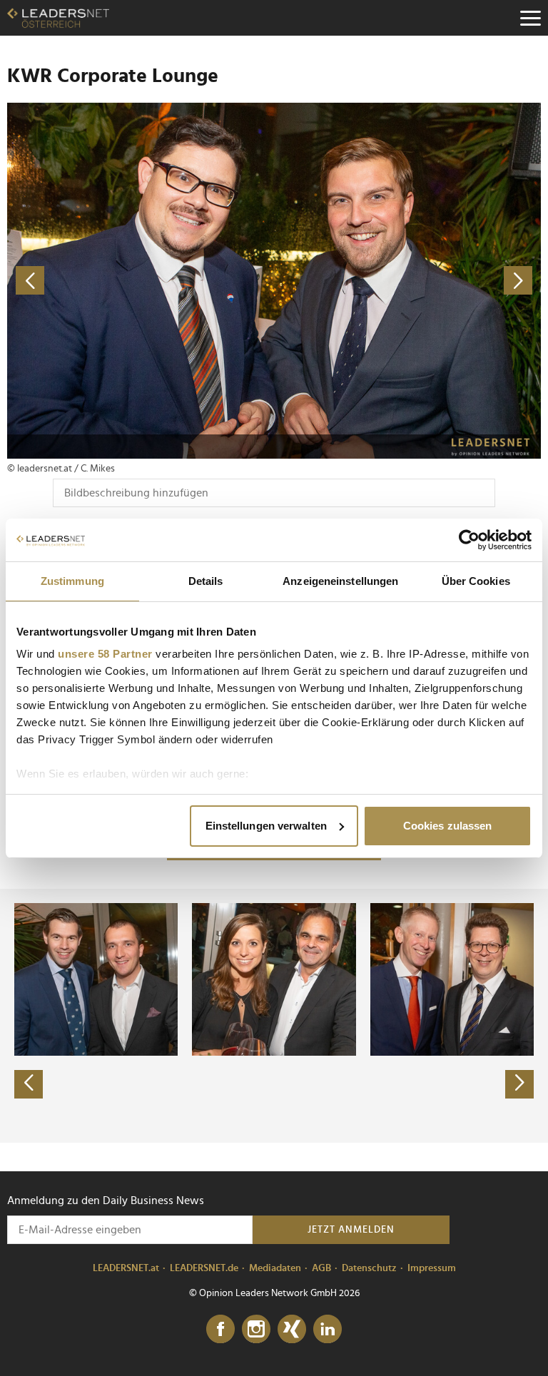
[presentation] (28, 1084)
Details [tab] (205, 581)
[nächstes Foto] (407, 281)
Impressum (431, 1268)
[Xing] (292, 1329)
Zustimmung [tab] (72, 581)
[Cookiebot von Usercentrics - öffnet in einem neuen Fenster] (469, 540)
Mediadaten (275, 1268)
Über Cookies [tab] (476, 581)
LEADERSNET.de (204, 1268)
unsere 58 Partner (105, 654)
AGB (321, 1268)
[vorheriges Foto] (140, 281)
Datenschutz (369, 1268)
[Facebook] (220, 1329)
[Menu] (530, 18)
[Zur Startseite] (58, 18)
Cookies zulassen (447, 826)
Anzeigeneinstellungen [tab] (340, 581)
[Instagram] (256, 1329)
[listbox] (274, 1015)
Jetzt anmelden (351, 1230)
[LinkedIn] (327, 1329)
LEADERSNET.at (126, 1268)
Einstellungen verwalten (266, 826)
